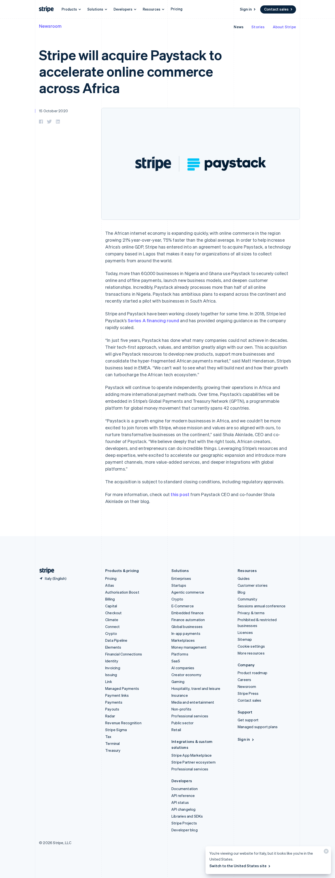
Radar (110, 715)
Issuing (111, 674)
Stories (258, 26)
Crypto (111, 633)
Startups (178, 585)
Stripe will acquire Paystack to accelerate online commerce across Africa (130, 71)
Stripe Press (248, 693)
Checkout (113, 612)
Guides (244, 578)
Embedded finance (187, 612)
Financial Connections (123, 654)
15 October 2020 (53, 110)
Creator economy (186, 674)
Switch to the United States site (238, 865)
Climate (111, 619)
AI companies (182, 667)
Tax (108, 736)
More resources (251, 653)
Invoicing (112, 667)
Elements (113, 647)
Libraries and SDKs (187, 816)
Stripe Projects (184, 823)
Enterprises (181, 578)
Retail (176, 729)
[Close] (325, 852)
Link (108, 681)
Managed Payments (122, 688)
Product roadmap (252, 672)
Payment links (117, 695)
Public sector (182, 722)
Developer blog (184, 829)
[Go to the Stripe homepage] (44, 571)
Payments (114, 702)
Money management (188, 647)
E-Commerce (182, 605)
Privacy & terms (251, 612)
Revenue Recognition (123, 722)
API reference (183, 795)
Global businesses (187, 626)
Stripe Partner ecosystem (193, 762)
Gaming (177, 681)
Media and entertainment (192, 702)
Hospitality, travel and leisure (195, 688)
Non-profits (181, 709)
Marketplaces (183, 640)
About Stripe (284, 26)
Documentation (184, 788)
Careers (244, 679)
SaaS (175, 660)
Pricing (176, 9)
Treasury (113, 750)
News (239, 26)
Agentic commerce (187, 592)
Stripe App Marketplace (191, 755)
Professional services (189, 715)
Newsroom (50, 26)
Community (247, 599)
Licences (245, 632)
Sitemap (245, 639)
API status (180, 802)
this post (180, 494)
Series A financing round (153, 320)
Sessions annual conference (261, 605)
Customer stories (253, 585)
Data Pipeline (116, 640)
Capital (111, 605)
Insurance (179, 695)
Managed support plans (258, 726)
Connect (112, 626)
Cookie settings (251, 646)
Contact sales (276, 9)
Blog (241, 592)
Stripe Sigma (116, 729)
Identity (111, 660)
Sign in (246, 9)
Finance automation (188, 619)
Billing (110, 599)
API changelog (183, 809)
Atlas (109, 585)
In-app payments (185, 633)
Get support (248, 719)
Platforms (179, 654)
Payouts (112, 709)
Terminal (112, 743)
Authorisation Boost (122, 592)
